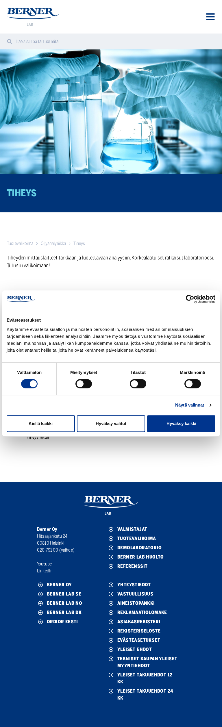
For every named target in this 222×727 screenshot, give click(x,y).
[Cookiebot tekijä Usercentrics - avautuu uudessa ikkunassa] (190, 299)
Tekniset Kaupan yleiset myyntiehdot (147, 662)
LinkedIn (45, 571)
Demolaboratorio (139, 547)
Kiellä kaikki (41, 423)
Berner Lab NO (64, 603)
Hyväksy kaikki (181, 423)
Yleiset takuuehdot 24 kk (145, 694)
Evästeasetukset (138, 640)
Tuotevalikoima (20, 243)
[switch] (83, 383)
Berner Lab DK (64, 612)
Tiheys (79, 243)
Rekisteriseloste (138, 631)
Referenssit (132, 566)
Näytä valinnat (189, 405)
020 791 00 (47, 550)
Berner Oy (59, 584)
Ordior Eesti (62, 621)
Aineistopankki (136, 603)
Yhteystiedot (134, 584)
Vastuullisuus (135, 594)
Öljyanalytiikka (53, 243)
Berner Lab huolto (140, 557)
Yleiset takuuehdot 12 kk (144, 678)
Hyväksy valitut (111, 423)
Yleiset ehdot (134, 649)
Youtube (44, 564)
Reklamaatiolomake (142, 612)
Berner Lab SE (64, 594)
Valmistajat (132, 529)
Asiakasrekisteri (138, 621)
